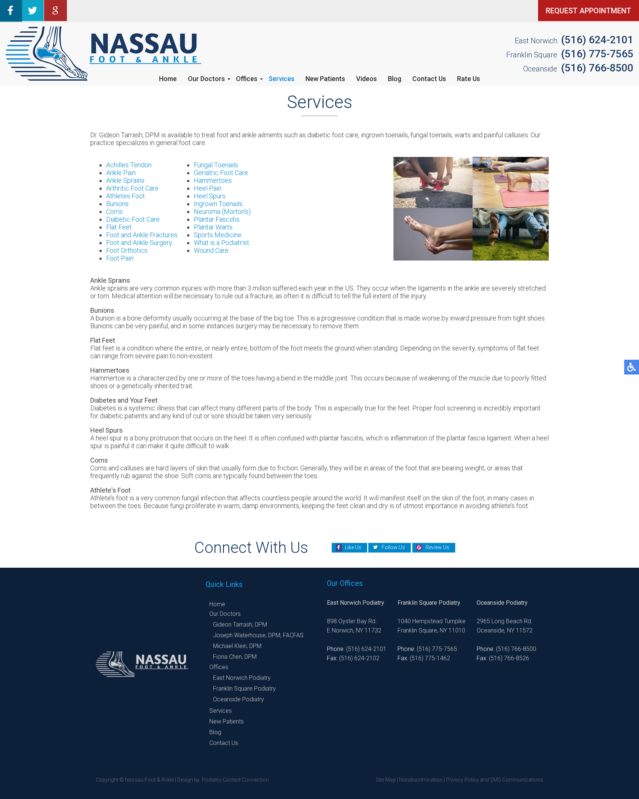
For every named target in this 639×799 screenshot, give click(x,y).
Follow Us (393, 547)
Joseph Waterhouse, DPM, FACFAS (258, 635)
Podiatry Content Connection (235, 780)
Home (168, 79)
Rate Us (468, 79)
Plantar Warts (213, 227)
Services (281, 79)
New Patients (325, 79)
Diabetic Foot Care (133, 219)
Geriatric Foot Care (221, 173)
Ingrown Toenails (218, 204)
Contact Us (429, 79)
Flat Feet (119, 227)
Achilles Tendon (129, 165)
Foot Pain (119, 258)
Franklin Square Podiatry (244, 688)
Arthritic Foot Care (132, 188)
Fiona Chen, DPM (235, 656)
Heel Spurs (210, 196)
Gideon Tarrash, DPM (240, 624)
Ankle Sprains (125, 180)
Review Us (437, 547)
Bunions (117, 204)
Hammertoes (213, 180)
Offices (246, 79)
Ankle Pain (121, 173)
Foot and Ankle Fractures (142, 235)
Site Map (386, 780)
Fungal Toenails (216, 165)
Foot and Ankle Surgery (139, 242)
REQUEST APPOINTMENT (588, 10)
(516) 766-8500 (597, 68)
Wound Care (211, 250)
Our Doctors (206, 79)
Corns (114, 211)
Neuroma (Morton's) (222, 211)
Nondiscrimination (421, 780)
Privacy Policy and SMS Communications (494, 780)
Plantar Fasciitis (217, 219)
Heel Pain (208, 188)
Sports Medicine (217, 235)
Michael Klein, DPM (237, 645)
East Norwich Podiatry (242, 677)
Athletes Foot (125, 196)
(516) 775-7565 (597, 54)
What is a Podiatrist (221, 242)
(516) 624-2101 (597, 40)
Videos (366, 79)
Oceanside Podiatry (238, 699)
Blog (394, 79)
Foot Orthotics (127, 250)
